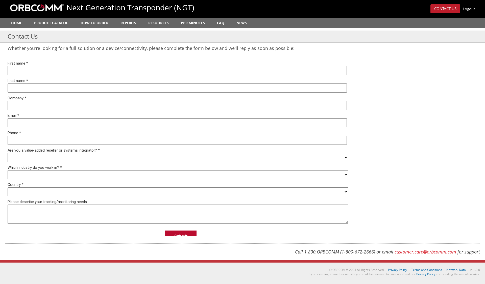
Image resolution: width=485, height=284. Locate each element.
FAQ (220, 22)
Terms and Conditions (426, 270)
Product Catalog (51, 22)
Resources (158, 22)
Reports (128, 22)
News (241, 22)
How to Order (94, 22)
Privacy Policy (397, 270)
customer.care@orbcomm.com (425, 252)
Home (16, 22)
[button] (445, 8)
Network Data (456, 270)
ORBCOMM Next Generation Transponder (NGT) (37, 7)
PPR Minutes (193, 22)
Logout (469, 8)
